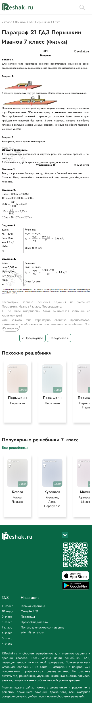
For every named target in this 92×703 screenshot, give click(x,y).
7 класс (7, 627)
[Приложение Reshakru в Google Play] (75, 588)
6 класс (7, 632)
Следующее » (59, 338)
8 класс (7, 622)
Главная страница (33, 606)
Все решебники (15, 447)
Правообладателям (34, 622)
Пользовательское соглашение (42, 627)
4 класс (7, 643)
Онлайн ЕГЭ (29, 611)
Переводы (28, 616)
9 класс (7, 616)
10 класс (8, 611)
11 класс (7, 606)
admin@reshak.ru (32, 632)
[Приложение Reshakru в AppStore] (75, 578)
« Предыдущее (32, 338)
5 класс (7, 638)
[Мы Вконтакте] (65, 535)
